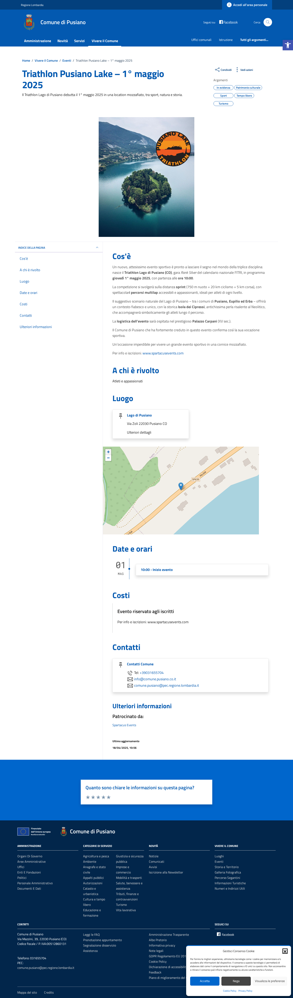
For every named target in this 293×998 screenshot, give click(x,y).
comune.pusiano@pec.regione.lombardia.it (166, 685)
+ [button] (108, 451)
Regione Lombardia (32, 5)
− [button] (108, 457)
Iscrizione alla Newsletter (166, 872)
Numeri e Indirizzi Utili (230, 888)
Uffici (20, 866)
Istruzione (226, 39)
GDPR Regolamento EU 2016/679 (172, 956)
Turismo (121, 904)
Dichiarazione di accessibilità (168, 966)
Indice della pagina (31, 247)
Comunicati (156, 861)
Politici (22, 877)
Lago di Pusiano (139, 415)
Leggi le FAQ (91, 934)
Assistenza (90, 950)
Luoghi (219, 856)
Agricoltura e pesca (96, 856)
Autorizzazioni (92, 883)
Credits (49, 992)
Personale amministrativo (35, 883)
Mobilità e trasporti (129, 877)
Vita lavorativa (126, 910)
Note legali (156, 950)
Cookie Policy (229, 991)
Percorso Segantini (227, 877)
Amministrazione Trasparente (169, 934)
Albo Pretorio (158, 940)
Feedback (155, 972)
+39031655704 (152, 672)
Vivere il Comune (105, 41)
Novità (62, 41)
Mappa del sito (27, 992)
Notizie (153, 856)
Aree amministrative (31, 861)
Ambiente (89, 861)
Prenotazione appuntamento (102, 940)
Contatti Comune (140, 664)
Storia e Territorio (227, 866)
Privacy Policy (245, 991)
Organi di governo (29, 856)
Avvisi (153, 866)
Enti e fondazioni (29, 872)
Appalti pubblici (93, 877)
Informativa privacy (162, 945)
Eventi (219, 861)
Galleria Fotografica (228, 872)
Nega (236, 981)
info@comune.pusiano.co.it (155, 678)
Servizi (79, 41)
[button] (288, 45)
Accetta (205, 981)
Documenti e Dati (29, 888)
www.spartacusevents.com (163, 353)
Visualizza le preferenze (270, 981)
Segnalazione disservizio (99, 945)
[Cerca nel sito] (268, 22)
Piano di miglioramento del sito (170, 977)
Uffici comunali (201, 39)
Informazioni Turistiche (230, 883)
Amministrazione (37, 41)
